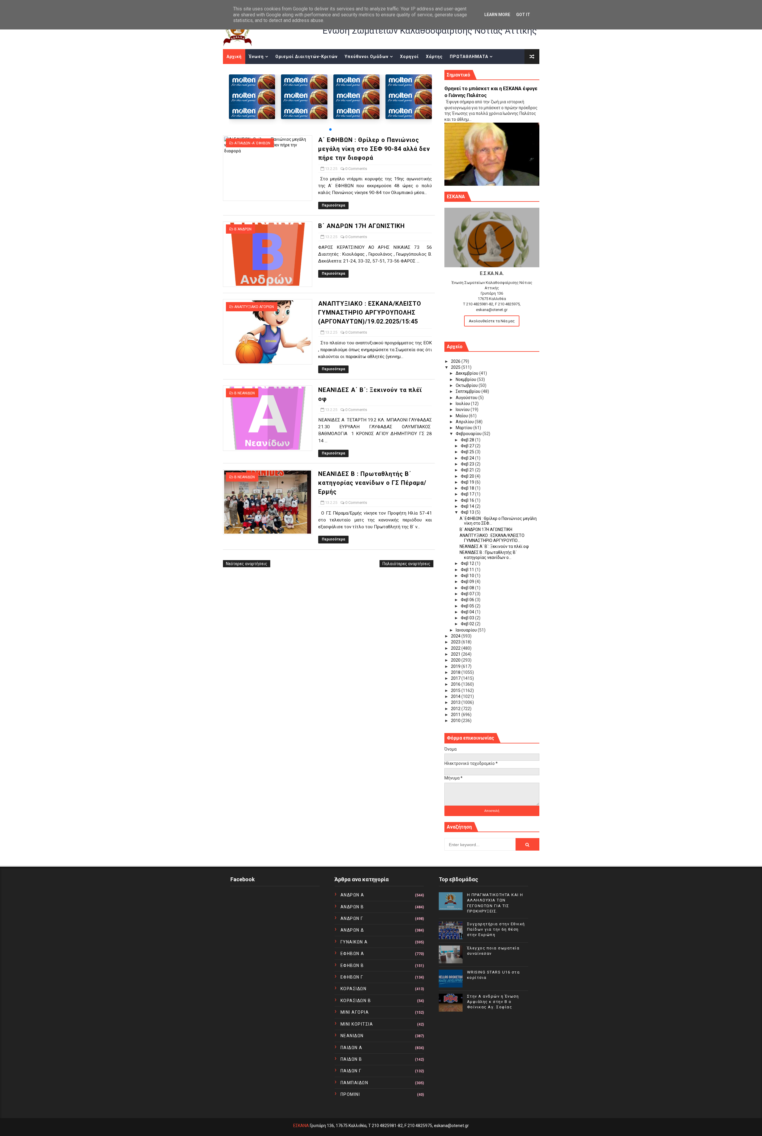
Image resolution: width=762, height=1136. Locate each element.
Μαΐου (462, 415)
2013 (456, 702)
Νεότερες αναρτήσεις (246, 563)
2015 (456, 690)
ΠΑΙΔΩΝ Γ (351, 1070)
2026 (456, 361)
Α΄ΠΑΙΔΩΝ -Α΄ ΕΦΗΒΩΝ (252, 143)
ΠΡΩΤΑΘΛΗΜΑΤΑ (469, 56)
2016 (456, 684)
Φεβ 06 (468, 599)
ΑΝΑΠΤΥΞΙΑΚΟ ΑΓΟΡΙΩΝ (254, 307)
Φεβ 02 (468, 623)
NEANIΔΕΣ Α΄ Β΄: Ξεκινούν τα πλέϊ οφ (494, 546)
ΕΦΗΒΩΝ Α (352, 953)
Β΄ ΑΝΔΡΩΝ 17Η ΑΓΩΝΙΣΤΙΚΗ (361, 225)
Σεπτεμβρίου (468, 391)
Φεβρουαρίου (469, 433)
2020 (456, 660)
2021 (456, 654)
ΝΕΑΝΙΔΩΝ (352, 1035)
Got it (523, 14)
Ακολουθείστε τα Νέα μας (492, 321)
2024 (456, 636)
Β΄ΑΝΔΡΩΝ (243, 229)
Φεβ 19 (468, 482)
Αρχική (234, 56)
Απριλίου (465, 421)
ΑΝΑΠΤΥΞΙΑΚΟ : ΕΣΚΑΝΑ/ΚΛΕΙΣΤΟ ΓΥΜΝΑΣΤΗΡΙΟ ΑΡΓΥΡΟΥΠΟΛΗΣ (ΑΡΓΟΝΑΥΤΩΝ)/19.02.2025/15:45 (369, 312)
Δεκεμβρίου (467, 373)
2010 (456, 720)
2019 (456, 666)
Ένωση (256, 56)
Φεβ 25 (468, 451)
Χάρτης (434, 56)
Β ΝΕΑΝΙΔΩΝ (244, 393)
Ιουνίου (463, 409)
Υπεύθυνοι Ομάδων (366, 56)
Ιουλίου (463, 403)
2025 (456, 367)
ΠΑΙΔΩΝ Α (352, 1047)
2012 (456, 708)
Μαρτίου (464, 427)
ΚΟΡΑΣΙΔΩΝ (354, 988)
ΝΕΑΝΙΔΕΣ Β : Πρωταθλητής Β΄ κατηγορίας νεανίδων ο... (488, 555)
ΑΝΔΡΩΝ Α (352, 895)
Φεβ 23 (468, 464)
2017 (456, 678)
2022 (456, 648)
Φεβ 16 (468, 500)
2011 (456, 714)
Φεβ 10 (468, 575)
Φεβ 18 (468, 488)
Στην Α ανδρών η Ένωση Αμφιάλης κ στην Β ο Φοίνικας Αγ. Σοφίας (493, 1001)
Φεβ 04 (468, 612)
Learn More (497, 14)
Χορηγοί (409, 56)
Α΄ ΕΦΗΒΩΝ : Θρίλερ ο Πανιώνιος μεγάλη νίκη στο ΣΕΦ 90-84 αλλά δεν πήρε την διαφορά (374, 148)
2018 (456, 672)
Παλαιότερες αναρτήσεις (406, 563)
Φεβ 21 (468, 470)
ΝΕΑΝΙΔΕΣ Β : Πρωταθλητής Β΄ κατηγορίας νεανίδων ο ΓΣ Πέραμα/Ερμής (372, 482)
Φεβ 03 (468, 617)
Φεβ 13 (468, 512)
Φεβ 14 (468, 506)
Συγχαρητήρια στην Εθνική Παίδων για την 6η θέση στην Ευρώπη (496, 929)
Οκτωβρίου (467, 385)
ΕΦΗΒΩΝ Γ (352, 977)
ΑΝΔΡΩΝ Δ (352, 930)
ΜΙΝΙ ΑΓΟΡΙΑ (355, 1012)
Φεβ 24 (468, 458)
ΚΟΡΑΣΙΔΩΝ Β (356, 1000)
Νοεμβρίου (466, 379)
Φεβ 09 (468, 581)
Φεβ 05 (468, 606)
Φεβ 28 (468, 439)
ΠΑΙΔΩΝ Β (351, 1059)
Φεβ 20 (468, 476)
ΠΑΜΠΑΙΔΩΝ (354, 1082)
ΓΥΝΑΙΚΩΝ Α (354, 942)
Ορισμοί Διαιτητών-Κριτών (306, 56)
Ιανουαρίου (467, 630)
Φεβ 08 (468, 587)
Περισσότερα (333, 205)
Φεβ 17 (468, 494)
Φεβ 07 (468, 593)
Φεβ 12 (468, 563)
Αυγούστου (467, 397)
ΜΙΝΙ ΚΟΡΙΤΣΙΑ (357, 1024)
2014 (456, 696)
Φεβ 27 (468, 445)
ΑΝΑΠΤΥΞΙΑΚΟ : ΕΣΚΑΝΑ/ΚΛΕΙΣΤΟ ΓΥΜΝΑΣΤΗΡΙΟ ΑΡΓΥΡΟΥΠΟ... (492, 538)
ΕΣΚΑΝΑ (301, 1125)
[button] (330, 129)
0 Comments (356, 168)
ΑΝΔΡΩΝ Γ (352, 918)
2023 (456, 642)
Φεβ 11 (468, 569)
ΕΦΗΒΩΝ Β (352, 965)
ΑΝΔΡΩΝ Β (352, 906)
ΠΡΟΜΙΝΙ (350, 1094)
